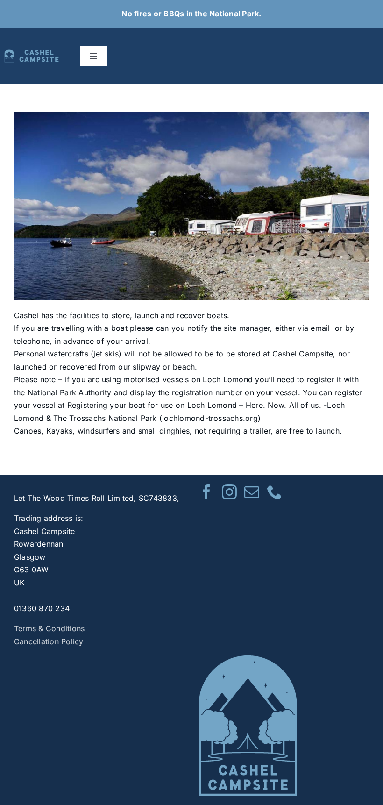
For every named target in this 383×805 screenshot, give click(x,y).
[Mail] (251, 491)
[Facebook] (206, 491)
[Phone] (274, 491)
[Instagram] (229, 491)
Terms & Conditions (49, 628)
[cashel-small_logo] (32, 52)
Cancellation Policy (49, 641)
